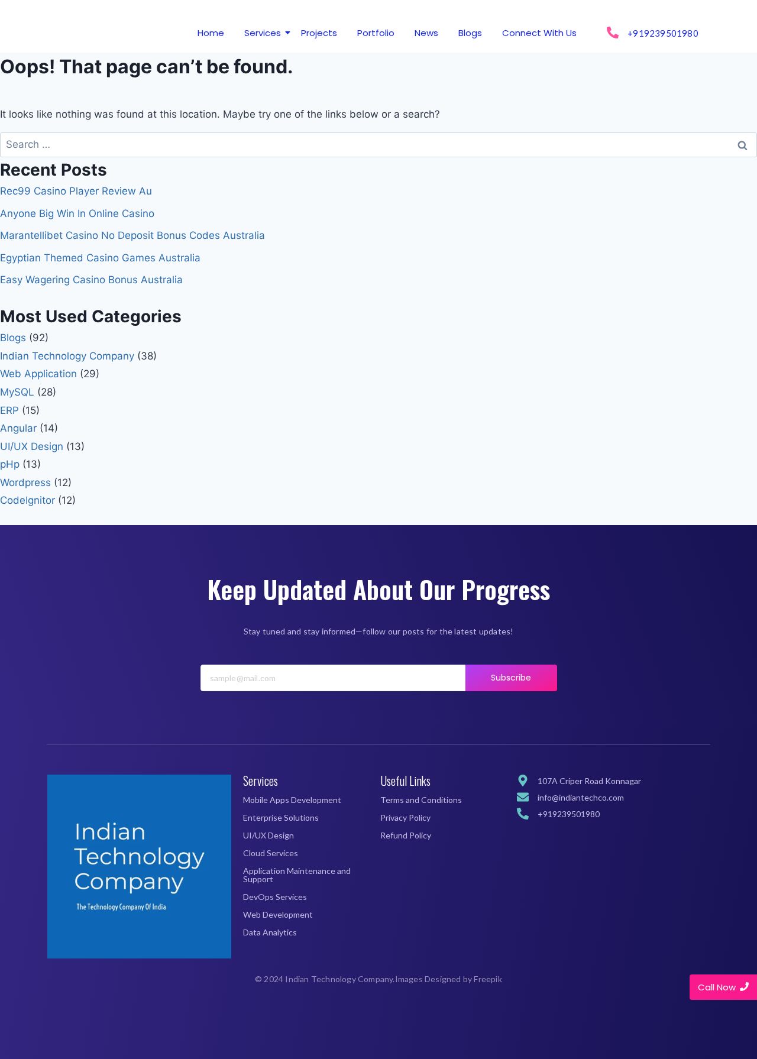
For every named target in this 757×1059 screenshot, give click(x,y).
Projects (319, 33)
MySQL (17, 392)
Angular (18, 428)
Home (211, 33)
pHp (10, 464)
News (426, 33)
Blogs (470, 33)
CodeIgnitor (27, 500)
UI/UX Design (31, 446)
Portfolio (375, 33)
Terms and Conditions (421, 800)
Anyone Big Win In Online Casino (77, 213)
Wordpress (25, 482)
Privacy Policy (405, 817)
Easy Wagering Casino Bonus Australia (91, 280)
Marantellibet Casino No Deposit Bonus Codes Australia (132, 235)
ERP (9, 410)
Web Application (38, 374)
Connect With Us (539, 33)
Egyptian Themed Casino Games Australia (100, 258)
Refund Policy (405, 835)
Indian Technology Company (67, 356)
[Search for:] (378, 144)
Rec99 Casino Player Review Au (76, 191)
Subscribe (511, 678)
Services (262, 33)
